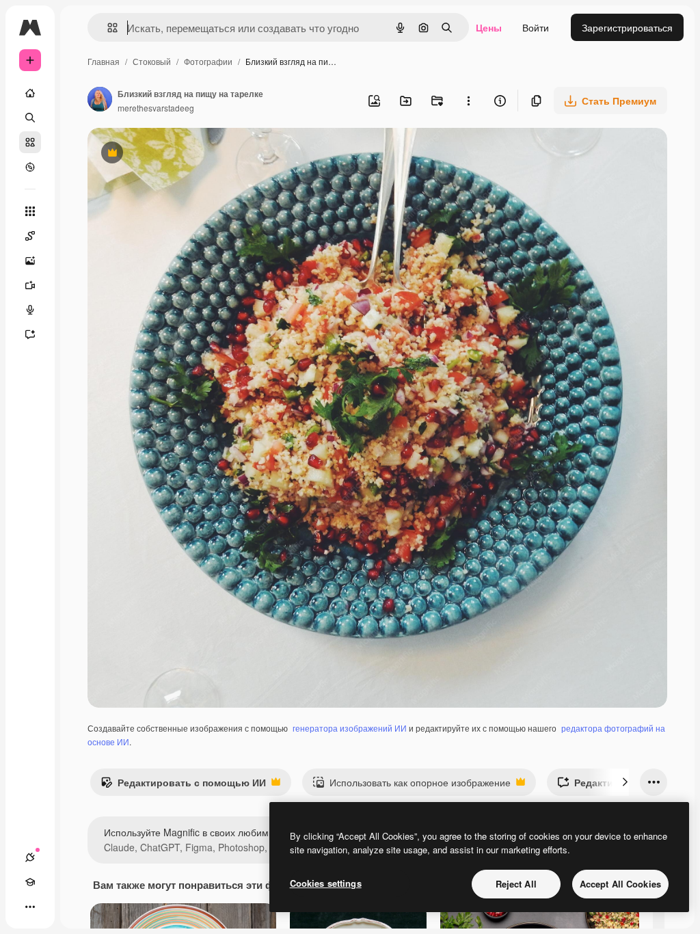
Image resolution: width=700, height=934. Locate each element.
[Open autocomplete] (107, 28)
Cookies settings (326, 883)
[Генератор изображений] (30, 260)
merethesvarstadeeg (156, 108)
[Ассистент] (30, 334)
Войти (535, 27)
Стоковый (152, 61)
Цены (489, 27)
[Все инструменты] (30, 211)
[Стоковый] (30, 142)
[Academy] (30, 882)
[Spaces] (30, 236)
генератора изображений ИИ (350, 728)
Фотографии (208, 61)
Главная (104, 61)
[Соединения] (30, 857)
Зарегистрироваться (627, 27)
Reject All (516, 883)
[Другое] (30, 907)
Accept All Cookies (620, 883)
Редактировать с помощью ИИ (183, 785)
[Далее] (624, 782)
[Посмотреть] (30, 167)
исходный (179, 154)
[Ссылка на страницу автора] (100, 100)
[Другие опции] (468, 100)
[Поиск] (30, 118)
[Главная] (30, 93)
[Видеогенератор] (30, 285)
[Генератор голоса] (30, 310)
